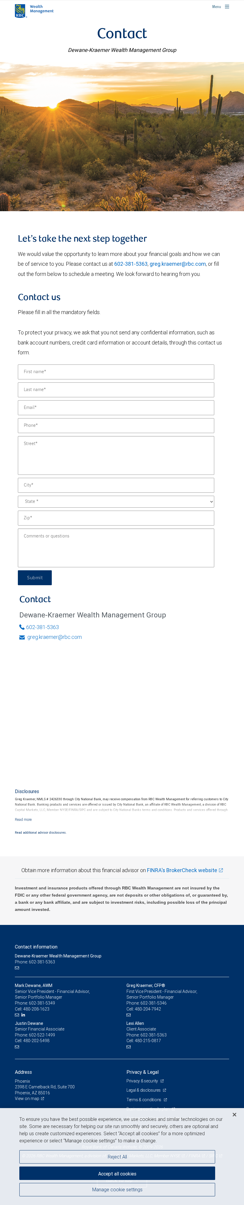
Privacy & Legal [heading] (142, 1072)
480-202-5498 (36, 1040)
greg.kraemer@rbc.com (178, 263)
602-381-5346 (153, 1003)
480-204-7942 (148, 1009)
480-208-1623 (36, 1009)
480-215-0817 (148, 1040)
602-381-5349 (42, 1003)
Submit (35, 577)
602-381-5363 (131, 263)
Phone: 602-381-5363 (35, 962)
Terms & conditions (144, 1099)
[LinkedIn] (23, 1015)
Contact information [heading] (36, 947)
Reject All (117, 1157)
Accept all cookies (117, 1174)
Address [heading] (23, 1072)
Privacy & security (142, 1081)
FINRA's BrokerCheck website (182, 870)
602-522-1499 (42, 1035)
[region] (122, 1156)
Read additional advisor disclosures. (41, 832)
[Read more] (23, 819)
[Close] (234, 1114)
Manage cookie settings (117, 1189)
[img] (122, 136)
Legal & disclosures (143, 1090)
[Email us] (18, 968)
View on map (27, 1098)
